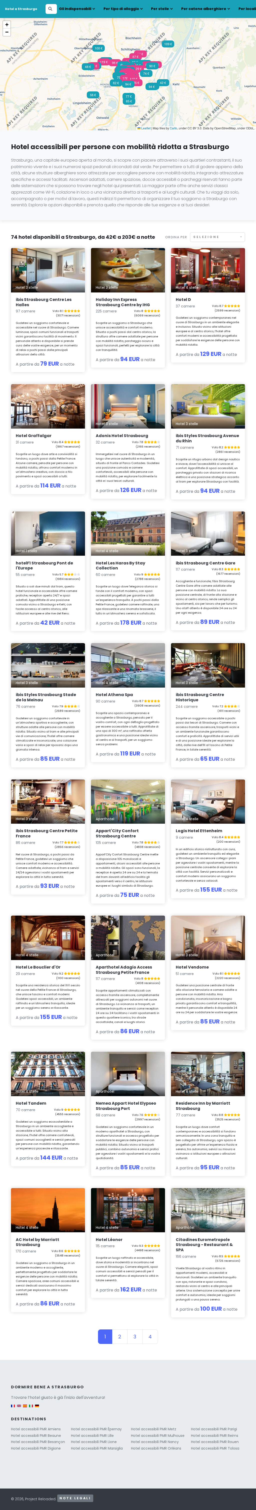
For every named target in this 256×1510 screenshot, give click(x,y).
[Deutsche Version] (37, 1408)
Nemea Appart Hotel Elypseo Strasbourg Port (126, 1105)
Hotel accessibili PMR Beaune (36, 1435)
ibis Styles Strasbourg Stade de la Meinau (46, 697)
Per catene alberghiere (203, 8)
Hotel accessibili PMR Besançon (38, 1441)
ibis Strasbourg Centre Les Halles (44, 302)
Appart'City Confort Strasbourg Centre (117, 833)
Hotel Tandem (31, 1103)
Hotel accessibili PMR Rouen (215, 1441)
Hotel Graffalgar (34, 436)
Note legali (75, 1498)
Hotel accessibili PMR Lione (94, 1441)
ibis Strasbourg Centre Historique (200, 697)
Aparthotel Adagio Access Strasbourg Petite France (124, 969)
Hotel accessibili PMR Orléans (156, 1448)
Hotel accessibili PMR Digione (36, 1448)
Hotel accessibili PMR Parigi (214, 1429)
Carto (173, 128)
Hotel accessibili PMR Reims (214, 1435)
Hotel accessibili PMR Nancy (155, 1441)
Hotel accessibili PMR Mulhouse (157, 1435)
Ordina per (176, 237)
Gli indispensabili (75, 8)
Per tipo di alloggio (121, 8)
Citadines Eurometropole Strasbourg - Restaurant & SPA (204, 1245)
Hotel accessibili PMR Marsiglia (97, 1448)
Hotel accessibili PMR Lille (92, 1435)
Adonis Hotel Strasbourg (122, 436)
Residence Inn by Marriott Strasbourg (203, 1105)
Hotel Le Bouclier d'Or (38, 967)
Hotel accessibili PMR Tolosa (215, 1448)
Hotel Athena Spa (114, 695)
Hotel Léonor (109, 1240)
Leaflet (145, 128)
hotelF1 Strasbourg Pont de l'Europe (44, 565)
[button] (126, 80)
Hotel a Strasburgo (21, 9)
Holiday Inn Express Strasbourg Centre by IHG (123, 302)
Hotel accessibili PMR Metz (153, 1429)
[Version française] (13, 1408)
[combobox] (217, 237)
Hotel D (183, 299)
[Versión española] (25, 1408)
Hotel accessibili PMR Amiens (36, 1429)
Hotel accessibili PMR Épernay (96, 1429)
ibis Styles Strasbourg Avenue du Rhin (207, 438)
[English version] (19, 1408)
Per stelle (160, 8)
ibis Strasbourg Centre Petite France (47, 833)
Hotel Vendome (192, 967)
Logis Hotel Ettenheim (199, 831)
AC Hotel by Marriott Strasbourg (37, 1242)
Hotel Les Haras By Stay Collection (120, 565)
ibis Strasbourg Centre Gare (205, 563)
